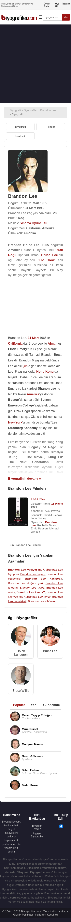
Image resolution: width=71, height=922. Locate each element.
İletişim (66, 4)
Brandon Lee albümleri (42, 601)
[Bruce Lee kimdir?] (50, 636)
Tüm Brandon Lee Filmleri (24, 544)
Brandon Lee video (32, 587)
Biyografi (20, 126)
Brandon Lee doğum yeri (25, 583)
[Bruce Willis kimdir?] (21, 676)
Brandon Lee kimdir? (31, 592)
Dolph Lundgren (21, 652)
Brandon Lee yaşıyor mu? (26, 569)
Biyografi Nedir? (37, 827)
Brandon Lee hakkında (43, 578)
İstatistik (20, 136)
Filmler (51, 126)
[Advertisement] (35, 63)
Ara (66, 17)
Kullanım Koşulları (46, 914)
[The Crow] (18, 512)
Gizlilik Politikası (23, 914)
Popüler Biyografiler (37, 835)
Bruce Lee (50, 651)
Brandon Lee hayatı (32, 574)
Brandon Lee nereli (38, 596)
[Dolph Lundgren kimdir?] (21, 636)
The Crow (38, 499)
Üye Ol (57, 5)
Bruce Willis (20, 690)
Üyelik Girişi (47, 5)
